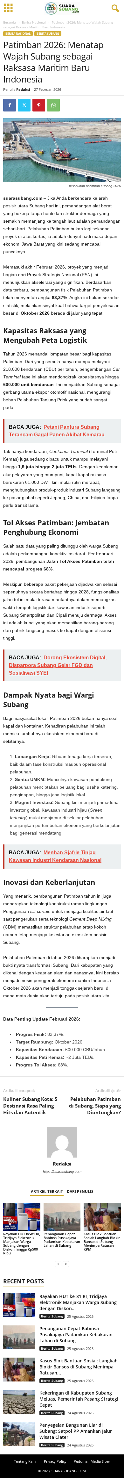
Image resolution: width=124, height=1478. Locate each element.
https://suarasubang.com (62, 1171)
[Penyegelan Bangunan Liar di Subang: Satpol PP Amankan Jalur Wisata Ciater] (19, 1434)
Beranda (9, 22)
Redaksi (23, 89)
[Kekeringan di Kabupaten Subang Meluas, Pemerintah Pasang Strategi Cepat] (19, 1402)
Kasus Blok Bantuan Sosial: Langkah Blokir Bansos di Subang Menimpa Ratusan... (78, 1367)
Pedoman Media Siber (92, 1461)
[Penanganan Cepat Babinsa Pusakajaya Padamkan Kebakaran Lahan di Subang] (62, 1216)
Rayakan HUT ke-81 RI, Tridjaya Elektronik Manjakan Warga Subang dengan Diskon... (78, 1302)
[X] (24, 105)
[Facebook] (9, 105)
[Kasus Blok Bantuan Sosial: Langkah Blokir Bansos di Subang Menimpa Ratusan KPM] (102, 1216)
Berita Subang (48, 34)
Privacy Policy (55, 1461)
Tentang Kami (25, 1461)
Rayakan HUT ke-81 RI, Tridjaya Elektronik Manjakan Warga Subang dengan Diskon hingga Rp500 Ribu (21, 1243)
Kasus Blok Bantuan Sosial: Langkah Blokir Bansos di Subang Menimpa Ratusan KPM (102, 1241)
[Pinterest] (38, 105)
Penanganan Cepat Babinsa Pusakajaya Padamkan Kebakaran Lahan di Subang (62, 1239)
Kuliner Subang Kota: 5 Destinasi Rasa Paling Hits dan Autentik (30, 1106)
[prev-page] (58, 1263)
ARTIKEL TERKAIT (47, 1191)
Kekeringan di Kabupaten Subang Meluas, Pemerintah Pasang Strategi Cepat (78, 1399)
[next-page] (66, 1263)
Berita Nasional (34, 22)
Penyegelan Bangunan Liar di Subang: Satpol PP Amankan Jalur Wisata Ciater (75, 1431)
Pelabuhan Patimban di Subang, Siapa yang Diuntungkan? (95, 1106)
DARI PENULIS (80, 1191)
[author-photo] (62, 1142)
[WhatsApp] (53, 105)
